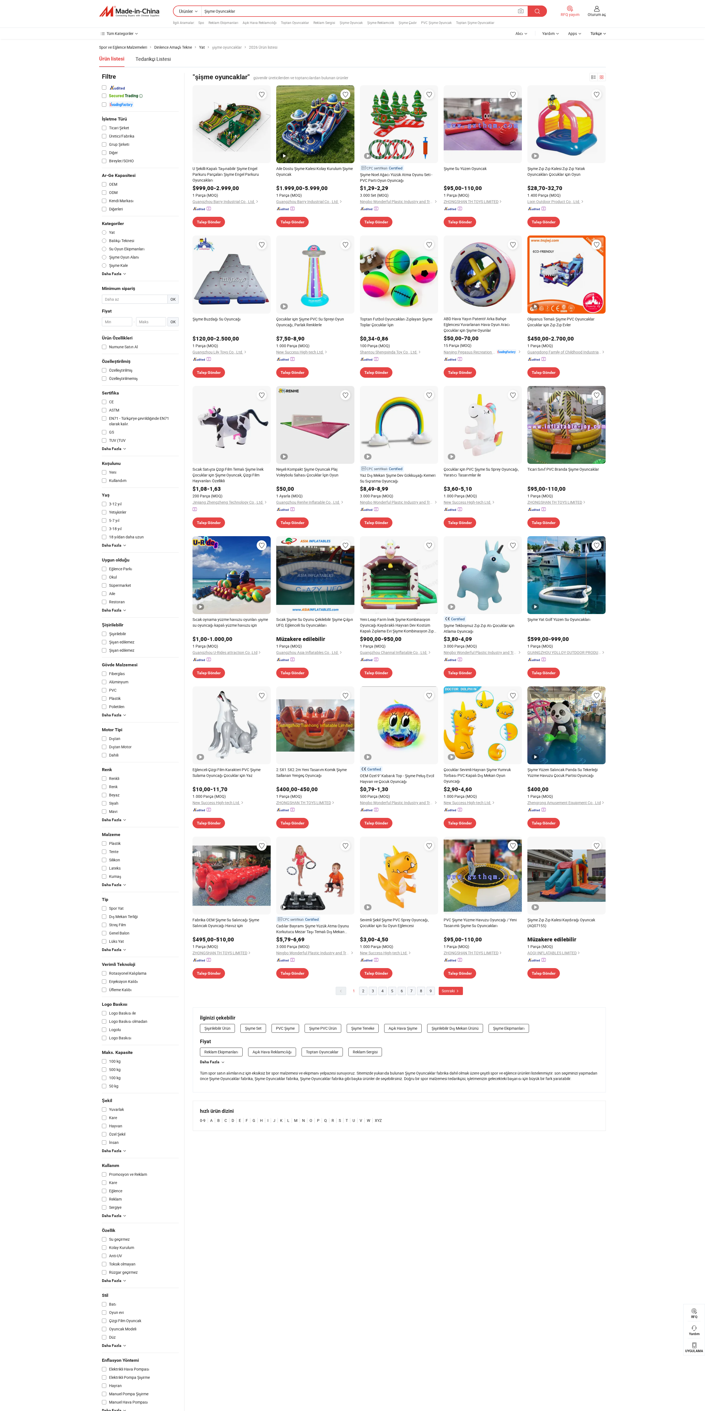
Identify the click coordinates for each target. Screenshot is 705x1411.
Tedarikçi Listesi (153, 59)
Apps (572, 33)
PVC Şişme (285, 1028)
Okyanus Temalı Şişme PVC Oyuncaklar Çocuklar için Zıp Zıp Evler (561, 321)
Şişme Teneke (362, 1028)
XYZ (378, 1120)
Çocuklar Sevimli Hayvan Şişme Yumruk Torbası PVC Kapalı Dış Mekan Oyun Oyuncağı (477, 775)
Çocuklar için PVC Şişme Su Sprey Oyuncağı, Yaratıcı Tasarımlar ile (481, 472)
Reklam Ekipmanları (223, 22)
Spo (201, 22)
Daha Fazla (209, 1062)
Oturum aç (597, 14)
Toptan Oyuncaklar (295, 22)
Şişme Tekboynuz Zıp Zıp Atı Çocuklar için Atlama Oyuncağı (479, 628)
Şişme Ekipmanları (509, 1028)
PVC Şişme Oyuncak (436, 22)
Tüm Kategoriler (120, 33)
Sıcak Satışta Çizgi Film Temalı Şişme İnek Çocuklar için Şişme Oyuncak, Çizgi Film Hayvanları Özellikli (228, 475)
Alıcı (519, 33)
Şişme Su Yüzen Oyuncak (465, 168)
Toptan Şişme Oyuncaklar (475, 22)
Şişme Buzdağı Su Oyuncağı (216, 319)
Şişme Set (253, 1028)
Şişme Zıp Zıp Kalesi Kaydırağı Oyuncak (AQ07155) (561, 922)
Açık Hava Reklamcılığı (259, 22)
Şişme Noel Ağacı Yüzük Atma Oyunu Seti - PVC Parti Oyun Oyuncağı (396, 177)
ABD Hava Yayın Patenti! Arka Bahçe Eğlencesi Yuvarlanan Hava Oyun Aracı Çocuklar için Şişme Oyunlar (477, 324)
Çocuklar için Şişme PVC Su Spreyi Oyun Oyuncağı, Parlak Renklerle (310, 321)
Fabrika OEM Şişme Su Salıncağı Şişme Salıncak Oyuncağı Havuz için (225, 922)
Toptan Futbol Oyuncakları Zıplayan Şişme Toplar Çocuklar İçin (396, 321)
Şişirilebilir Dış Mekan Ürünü (455, 1028)
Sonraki (448, 990)
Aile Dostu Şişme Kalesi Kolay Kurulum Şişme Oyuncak (314, 171)
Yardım (548, 33)
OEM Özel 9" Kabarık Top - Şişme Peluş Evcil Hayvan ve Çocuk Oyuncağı (397, 778)
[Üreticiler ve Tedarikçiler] (129, 11)
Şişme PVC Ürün (323, 1028)
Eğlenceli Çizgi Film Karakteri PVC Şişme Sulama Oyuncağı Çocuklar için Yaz (226, 772)
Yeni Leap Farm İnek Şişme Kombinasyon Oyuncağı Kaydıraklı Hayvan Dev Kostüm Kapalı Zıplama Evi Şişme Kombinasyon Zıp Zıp (397, 625)
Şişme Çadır (407, 22)
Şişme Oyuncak (351, 22)
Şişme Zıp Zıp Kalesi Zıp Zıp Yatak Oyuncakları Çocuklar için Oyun (556, 171)
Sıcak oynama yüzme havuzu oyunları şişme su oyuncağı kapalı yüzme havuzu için (230, 622)
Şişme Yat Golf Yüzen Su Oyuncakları (558, 619)
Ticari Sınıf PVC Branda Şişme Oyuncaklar (563, 469)
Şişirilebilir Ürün (217, 1028)
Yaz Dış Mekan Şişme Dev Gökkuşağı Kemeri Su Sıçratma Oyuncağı (397, 478)
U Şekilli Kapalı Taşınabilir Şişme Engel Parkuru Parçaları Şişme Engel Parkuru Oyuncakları (225, 174)
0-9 (202, 1120)
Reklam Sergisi (324, 22)
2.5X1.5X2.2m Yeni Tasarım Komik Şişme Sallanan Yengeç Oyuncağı (311, 772)
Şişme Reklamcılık (380, 22)
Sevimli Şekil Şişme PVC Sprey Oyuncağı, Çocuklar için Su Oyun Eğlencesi (394, 922)
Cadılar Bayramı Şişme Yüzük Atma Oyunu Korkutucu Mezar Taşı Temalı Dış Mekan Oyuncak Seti (312, 929)
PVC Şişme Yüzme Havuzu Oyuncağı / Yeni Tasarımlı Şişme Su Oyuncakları (480, 922)
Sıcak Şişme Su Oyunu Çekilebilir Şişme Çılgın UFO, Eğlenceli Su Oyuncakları (314, 622)
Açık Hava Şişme (403, 1028)
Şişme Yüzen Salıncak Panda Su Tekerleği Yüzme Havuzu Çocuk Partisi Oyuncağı (562, 772)
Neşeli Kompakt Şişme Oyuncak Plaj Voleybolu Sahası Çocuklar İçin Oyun (307, 472)
